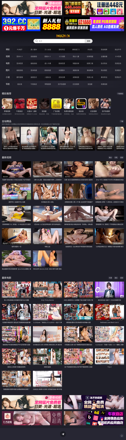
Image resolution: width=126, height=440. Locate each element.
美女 (110, 157)
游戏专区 (62, 49)
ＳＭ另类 (118, 56)
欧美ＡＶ (48, 56)
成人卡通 (48, 63)
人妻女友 (48, 77)
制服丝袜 (76, 63)
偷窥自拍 (20, 70)
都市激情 (20, 77)
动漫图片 (62, 70)
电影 (8, 63)
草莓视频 (48, 84)
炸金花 (90, 49)
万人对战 (48, 49)
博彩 (8, 49)
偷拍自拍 (34, 63)
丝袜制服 (90, 56)
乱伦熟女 (104, 63)
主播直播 (104, 56)
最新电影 (6, 277)
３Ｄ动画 (62, 56)
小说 (8, 77)
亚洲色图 (34, 70)
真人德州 (34, 49)
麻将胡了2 (76, 49)
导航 (8, 84)
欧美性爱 (62, 63)
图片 (8, 70)
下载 (121, 121)
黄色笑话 (104, 77)
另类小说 (90, 77)
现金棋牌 (104, 49)
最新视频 (6, 157)
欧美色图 (48, 70)
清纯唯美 (90, 70)
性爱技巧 (118, 77)
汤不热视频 (62, 84)
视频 (8, 56)
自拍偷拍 (34, 56)
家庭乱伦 (34, 77)
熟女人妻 (76, 56)
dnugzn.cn (63, 36)
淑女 (116, 278)
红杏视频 (76, 84)
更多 (121, 157)
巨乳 (116, 157)
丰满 (110, 278)
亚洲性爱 (20, 63)
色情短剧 (104, 84)
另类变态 (118, 63)
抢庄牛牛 (118, 49)
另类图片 (118, 70)
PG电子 (19, 49)
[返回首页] (121, 435)
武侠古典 (62, 77)
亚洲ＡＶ (20, 56)
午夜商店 (34, 84)
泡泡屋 (90, 84)
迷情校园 (76, 77)
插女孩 (19, 84)
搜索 (88, 41)
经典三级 (90, 63)
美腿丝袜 (76, 70)
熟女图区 (104, 70)
